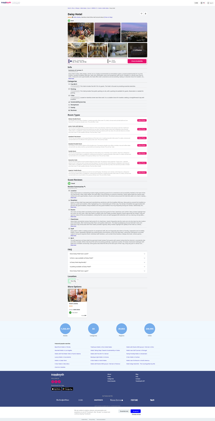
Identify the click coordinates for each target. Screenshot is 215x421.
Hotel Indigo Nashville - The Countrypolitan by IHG (140, 364)
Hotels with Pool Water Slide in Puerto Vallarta (68, 354)
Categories (111, 379)
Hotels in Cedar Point (61, 360)
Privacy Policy (92, 419)
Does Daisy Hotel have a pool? (79, 253)
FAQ (137, 376)
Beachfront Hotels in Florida (62, 347)
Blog (137, 374)
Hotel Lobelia (73, 304)
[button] (117, 61)
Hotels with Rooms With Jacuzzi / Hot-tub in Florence (105, 364)
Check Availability (137, 61)
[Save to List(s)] (141, 13)
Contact (138, 379)
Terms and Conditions (101, 419)
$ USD (196, 3)
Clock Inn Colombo (60, 367)
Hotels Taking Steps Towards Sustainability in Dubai (105, 350)
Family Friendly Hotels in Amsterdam (136, 354)
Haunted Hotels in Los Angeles (63, 350)
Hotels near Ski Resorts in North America (137, 360)
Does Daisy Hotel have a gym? (79, 271)
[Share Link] (145, 13)
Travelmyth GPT (140, 381)
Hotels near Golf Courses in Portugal (136, 350)
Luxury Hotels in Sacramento (63, 357)
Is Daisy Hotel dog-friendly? (78, 262)
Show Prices (141, 120)
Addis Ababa (77, 17)
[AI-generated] (78, 86)
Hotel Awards (111, 381)
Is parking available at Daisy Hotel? (80, 266)
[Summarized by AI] (77, 71)
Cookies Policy (84, 419)
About (109, 374)
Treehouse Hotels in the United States (101, 347)
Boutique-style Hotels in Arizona (100, 357)
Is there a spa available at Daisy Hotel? (81, 258)
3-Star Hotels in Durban (133, 357)
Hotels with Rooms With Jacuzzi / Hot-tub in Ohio (140, 347)
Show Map (73, 281)
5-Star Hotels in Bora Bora (62, 364)
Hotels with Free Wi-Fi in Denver (100, 354)
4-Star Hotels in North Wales (99, 360)
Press (109, 376)
